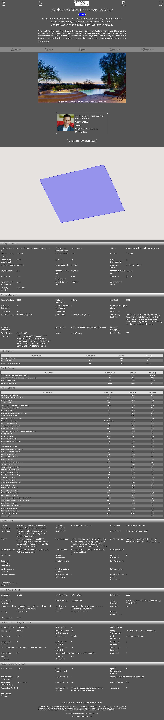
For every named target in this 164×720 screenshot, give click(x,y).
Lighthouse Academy (7, 410)
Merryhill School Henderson (9, 488)
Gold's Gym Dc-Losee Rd (8, 477)
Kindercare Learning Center (9, 428)
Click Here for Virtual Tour (82, 140)
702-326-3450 (76, 248)
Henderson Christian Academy (10, 511)
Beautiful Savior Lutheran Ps (9, 495)
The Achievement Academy (9, 444)
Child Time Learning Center (9, 503)
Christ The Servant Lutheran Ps (10, 426)
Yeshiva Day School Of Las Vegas (10, 452)
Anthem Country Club (97, 18)
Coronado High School (7, 361)
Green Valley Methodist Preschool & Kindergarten (15, 498)
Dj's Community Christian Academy (11, 441)
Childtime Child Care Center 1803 (10, 506)
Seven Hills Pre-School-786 (9, 415)
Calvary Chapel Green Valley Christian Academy (15, 405)
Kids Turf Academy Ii (7, 459)
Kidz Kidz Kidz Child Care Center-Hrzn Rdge (14, 413)
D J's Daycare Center (7, 434)
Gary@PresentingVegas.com (86, 129)
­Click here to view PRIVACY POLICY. (105, 710)
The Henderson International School (12, 397)
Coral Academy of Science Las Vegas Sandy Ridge (15, 375)
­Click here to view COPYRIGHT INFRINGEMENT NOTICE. (79, 710)
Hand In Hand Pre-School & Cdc (10, 472)
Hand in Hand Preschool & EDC (10, 470)
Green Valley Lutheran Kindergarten (11, 462)
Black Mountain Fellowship (9, 508)
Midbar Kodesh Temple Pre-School (11, 418)
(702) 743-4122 (81, 132)
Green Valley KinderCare (8, 485)
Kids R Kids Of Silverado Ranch (10, 493)
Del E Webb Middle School (8, 358)
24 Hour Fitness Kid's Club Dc (9, 464)
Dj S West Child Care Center (9, 439)
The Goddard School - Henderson (10, 403)
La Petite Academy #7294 (8, 454)
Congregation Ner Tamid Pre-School (12, 449)
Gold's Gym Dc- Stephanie (8, 480)
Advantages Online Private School (11, 408)
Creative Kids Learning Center (10, 490)
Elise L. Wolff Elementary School (10, 363)
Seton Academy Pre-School (9, 513)
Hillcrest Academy (6, 400)
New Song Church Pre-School (9, 395)
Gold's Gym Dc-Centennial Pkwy (10, 475)
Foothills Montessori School (9, 421)
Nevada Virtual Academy (8, 380)
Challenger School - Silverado (9, 457)
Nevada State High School (8, 383)
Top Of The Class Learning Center (11, 467)
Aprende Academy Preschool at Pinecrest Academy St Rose (18, 431)
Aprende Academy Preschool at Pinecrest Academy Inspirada (18, 378)
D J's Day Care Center (7, 436)
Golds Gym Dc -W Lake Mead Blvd (10, 482)
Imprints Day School (7, 516)
